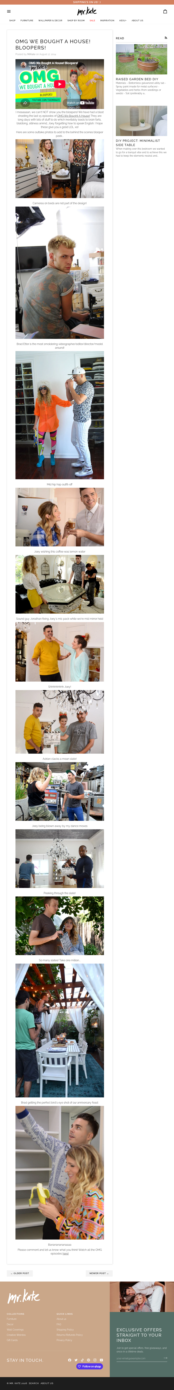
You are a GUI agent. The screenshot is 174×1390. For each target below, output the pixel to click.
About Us (47, 1383)
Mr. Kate (15, 1383)
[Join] (164, 1358)
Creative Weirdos (16, 1335)
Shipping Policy (65, 1329)
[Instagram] (95, 1360)
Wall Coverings (15, 1329)
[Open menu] (12, 11)
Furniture (11, 1319)
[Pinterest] (88, 1360)
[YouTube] (101, 1360)
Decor (10, 1324)
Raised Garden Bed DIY (137, 79)
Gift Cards (12, 1340)
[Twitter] (76, 1360)
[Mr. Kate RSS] (166, 38)
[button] (12, 20)
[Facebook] (69, 1360)
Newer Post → (99, 1273)
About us (61, 1319)
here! (66, 1253)
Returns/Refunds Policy (70, 1335)
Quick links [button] (65, 1314)
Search (34, 1383)
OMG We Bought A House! (73, 115)
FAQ (59, 1324)
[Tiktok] (82, 1360)
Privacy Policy (64, 1340)
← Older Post (20, 1273)
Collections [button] (15, 1314)
